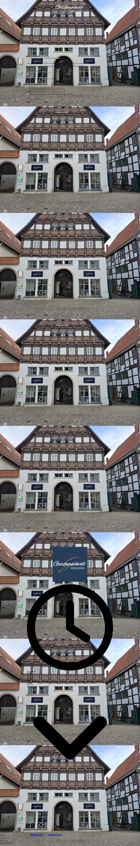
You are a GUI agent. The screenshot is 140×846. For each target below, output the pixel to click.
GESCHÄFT (57, 19)
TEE (87, 19)
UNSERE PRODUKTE (68, 19)
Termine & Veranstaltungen (58, 21)
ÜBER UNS (93, 19)
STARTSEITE (48, 19)
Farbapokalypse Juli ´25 (80, 21)
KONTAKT (70, 21)
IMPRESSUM (37, 835)
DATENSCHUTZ (55, 835)
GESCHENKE (79, 19)
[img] (70, 7)
